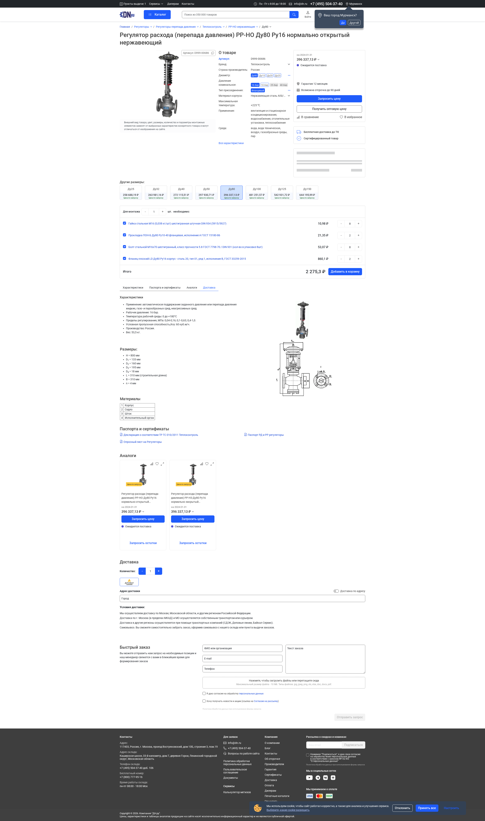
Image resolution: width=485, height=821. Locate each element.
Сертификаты (273, 774)
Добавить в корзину (345, 271)
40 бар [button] (283, 85)
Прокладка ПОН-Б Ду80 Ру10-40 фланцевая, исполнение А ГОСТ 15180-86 (174, 235)
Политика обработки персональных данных (237, 763)
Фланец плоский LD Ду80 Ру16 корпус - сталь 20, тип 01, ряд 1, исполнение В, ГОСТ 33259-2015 (187, 258)
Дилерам (173, 3)
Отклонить (402, 808)
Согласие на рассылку (266, 701)
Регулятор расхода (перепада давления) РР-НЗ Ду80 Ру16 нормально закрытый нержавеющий (189, 498)
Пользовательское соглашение (235, 771)
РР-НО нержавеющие (241, 26)
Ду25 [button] (277, 75)
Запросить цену (329, 98)
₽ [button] (315, 59)
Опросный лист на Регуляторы (143, 441)
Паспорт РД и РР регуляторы (266, 434)
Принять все (427, 808)
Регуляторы (141, 26)
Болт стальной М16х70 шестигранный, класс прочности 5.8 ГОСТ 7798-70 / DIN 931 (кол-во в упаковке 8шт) (195, 247)
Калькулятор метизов (237, 792)
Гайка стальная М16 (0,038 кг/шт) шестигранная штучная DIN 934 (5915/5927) (177, 223)
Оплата (269, 785)
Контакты (188, 3)
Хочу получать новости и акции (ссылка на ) (243, 701)
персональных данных (251, 693)
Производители (274, 764)
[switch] (336, 591)
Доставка (271, 780)
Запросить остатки (143, 543)
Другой (354, 22)
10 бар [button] (264, 85)
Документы (230, 777)
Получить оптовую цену (329, 109)
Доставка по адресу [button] (352, 591)
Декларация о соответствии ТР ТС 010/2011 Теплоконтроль (161, 434)
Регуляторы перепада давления (176, 26)
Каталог (160, 14)
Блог (268, 748)
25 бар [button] (274, 85)
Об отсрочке (272, 758)
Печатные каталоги (277, 795)
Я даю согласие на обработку (235, 693)
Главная (125, 26)
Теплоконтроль (212, 26)
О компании (272, 742)
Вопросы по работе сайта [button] (244, 753)
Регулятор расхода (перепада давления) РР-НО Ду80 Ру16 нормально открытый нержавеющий (139, 498)
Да (343, 22)
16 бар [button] (255, 85)
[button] (157, 4)
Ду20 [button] (270, 75)
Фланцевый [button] (258, 90)
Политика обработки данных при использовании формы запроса (232, 709)
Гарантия (270, 769)
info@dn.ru (300, 3)
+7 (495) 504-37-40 (326, 4)
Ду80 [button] (254, 75)
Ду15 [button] (262, 75)
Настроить (451, 808)
